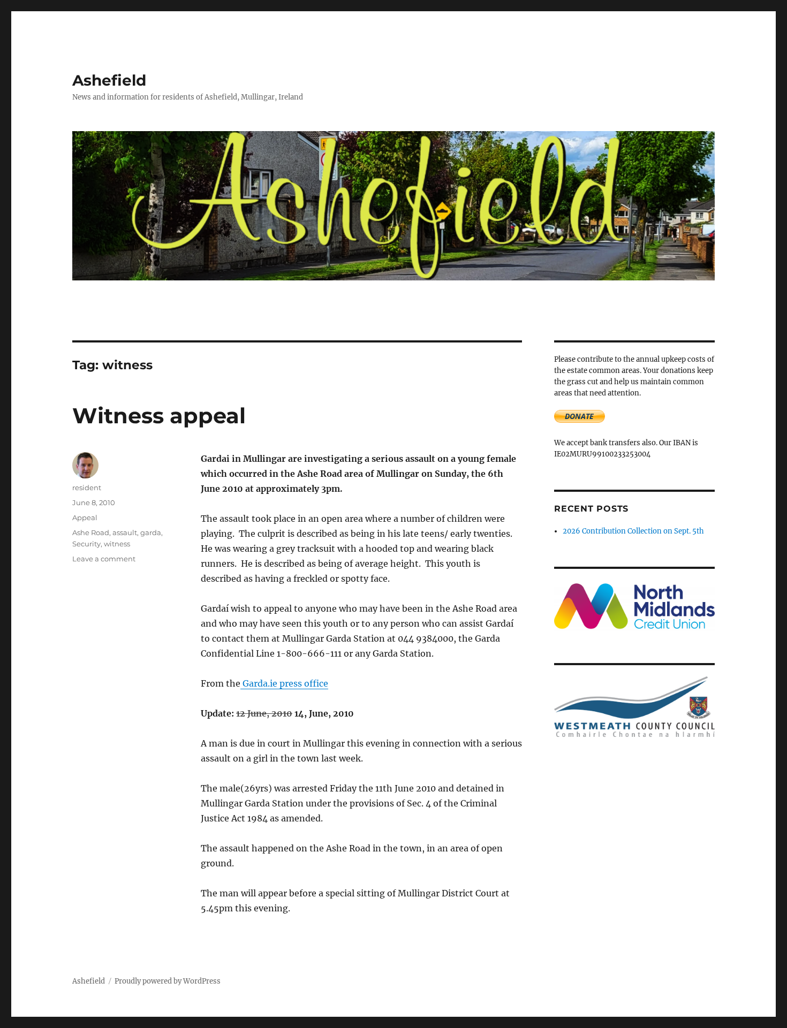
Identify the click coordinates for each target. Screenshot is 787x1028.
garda (150, 532)
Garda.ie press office (284, 683)
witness (117, 543)
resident (86, 487)
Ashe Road (90, 532)
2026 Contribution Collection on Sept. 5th (633, 531)
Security (86, 543)
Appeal (84, 517)
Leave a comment (103, 558)
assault (124, 532)
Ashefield (109, 80)
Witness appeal (159, 415)
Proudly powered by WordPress (168, 981)
